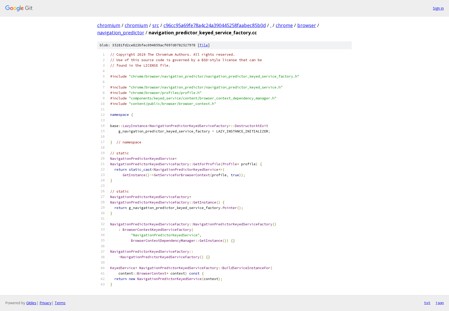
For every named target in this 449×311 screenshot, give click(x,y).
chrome (284, 25)
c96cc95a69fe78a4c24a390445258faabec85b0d (214, 25)
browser (306, 25)
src (155, 25)
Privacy (45, 302)
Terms (60, 302)
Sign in (438, 8)
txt (427, 302)
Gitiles (31, 302)
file (204, 45)
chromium (108, 25)
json (439, 302)
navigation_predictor (120, 32)
